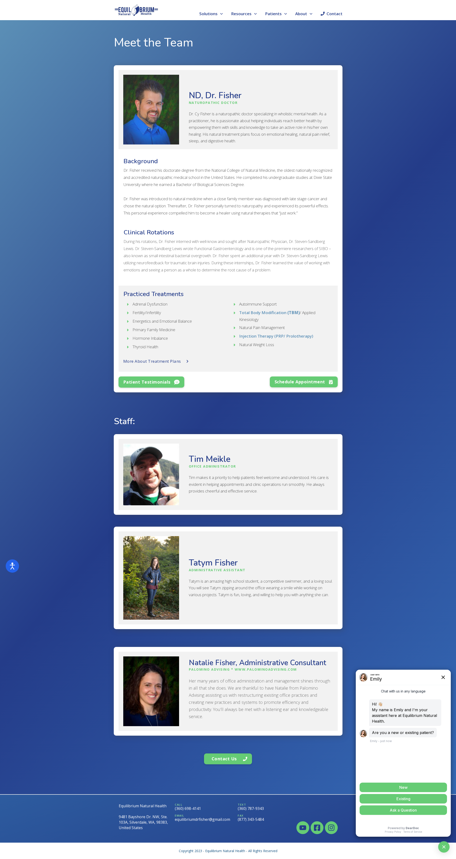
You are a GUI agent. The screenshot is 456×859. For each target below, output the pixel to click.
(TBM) (269, 312)
